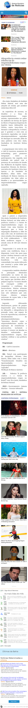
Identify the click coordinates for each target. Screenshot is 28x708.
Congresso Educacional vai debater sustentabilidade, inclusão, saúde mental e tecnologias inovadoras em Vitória (13, 685)
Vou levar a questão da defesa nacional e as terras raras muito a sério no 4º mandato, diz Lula (16, 619)
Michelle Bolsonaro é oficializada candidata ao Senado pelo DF (17, 603)
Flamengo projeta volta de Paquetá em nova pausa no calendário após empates (17, 609)
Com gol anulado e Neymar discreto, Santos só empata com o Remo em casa (17, 624)
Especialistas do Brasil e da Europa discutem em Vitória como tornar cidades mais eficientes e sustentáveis (13, 671)
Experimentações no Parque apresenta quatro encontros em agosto (16, 630)
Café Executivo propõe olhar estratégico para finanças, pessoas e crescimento (13, 696)
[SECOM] (14, 16)
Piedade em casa (16, 614)
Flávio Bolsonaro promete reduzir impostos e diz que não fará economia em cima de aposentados (17, 641)
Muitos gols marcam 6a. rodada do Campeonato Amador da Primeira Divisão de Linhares (17, 636)
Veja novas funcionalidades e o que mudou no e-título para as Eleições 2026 (16, 598)
